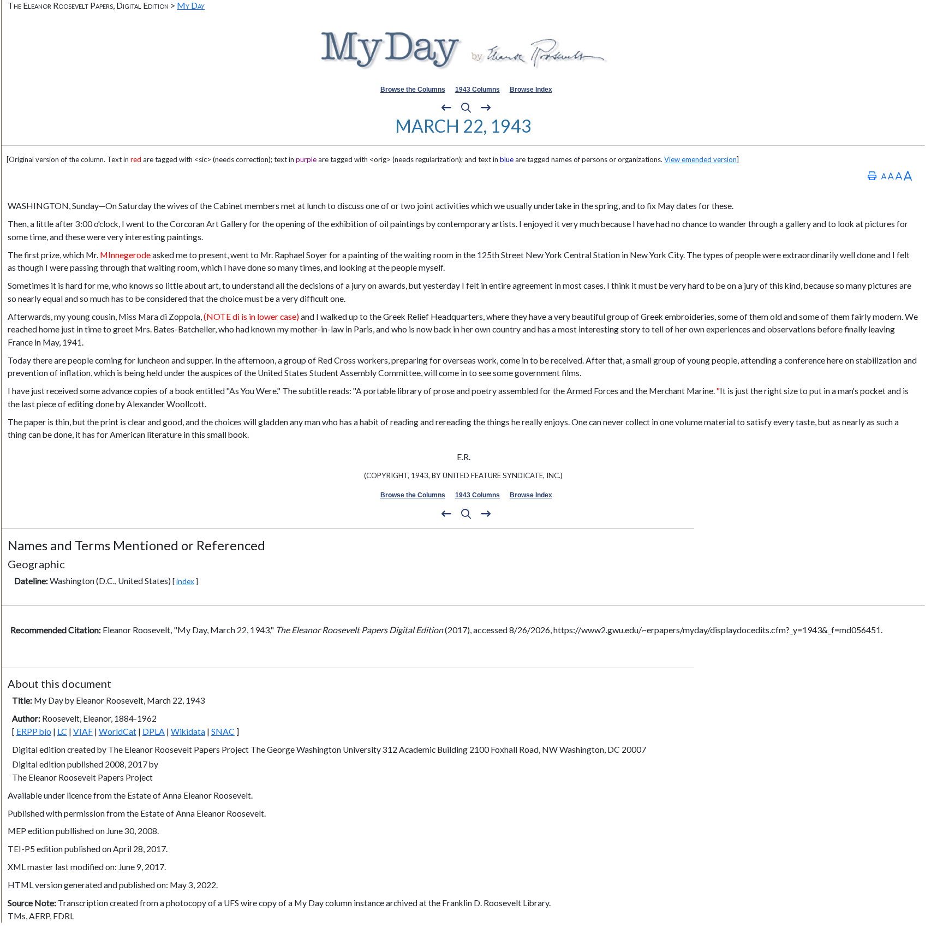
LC (62, 731)
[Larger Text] (908, 175)
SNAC (223, 731)
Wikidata (188, 731)
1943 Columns (477, 89)
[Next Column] (486, 108)
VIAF (83, 731)
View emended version (700, 159)
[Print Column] (872, 175)
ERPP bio (33, 731)
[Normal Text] (891, 175)
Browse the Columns (412, 89)
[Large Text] (899, 175)
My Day (191, 5)
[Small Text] (883, 175)
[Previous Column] (446, 108)
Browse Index (531, 89)
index (185, 581)
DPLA (153, 731)
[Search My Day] (466, 108)
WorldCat (117, 731)
